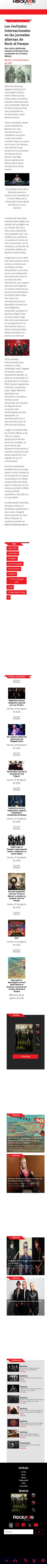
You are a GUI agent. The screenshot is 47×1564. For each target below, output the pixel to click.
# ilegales (12, 558)
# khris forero (14, 569)
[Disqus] (18, 636)
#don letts (12, 548)
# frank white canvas (16, 592)
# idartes (12, 574)
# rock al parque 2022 (17, 580)
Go (39, 1531)
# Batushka (12, 553)
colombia (19, 21)
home (12, 21)
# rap (10, 587)
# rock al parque (15, 564)
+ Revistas (25, 1056)
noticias (28, 21)
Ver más (23, 1372)
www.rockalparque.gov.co (16, 524)
